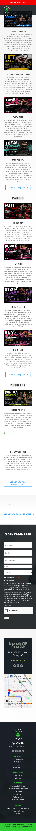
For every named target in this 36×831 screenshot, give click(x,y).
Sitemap (18, 829)
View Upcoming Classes (18, 187)
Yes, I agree (10, 580)
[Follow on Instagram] (18, 665)
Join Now (18, 778)
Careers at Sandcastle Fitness (18, 808)
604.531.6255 (18, 660)
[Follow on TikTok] (23, 751)
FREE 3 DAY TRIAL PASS (17, 2)
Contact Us (18, 776)
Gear (18, 814)
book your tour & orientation (17, 483)
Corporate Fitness (18, 811)
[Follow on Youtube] (21, 665)
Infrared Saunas (18, 800)
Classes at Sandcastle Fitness (18, 789)
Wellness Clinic (18, 797)
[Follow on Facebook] (14, 665)
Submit (6, 618)
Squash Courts (18, 791)
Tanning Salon (18, 794)
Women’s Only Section (18, 786)
